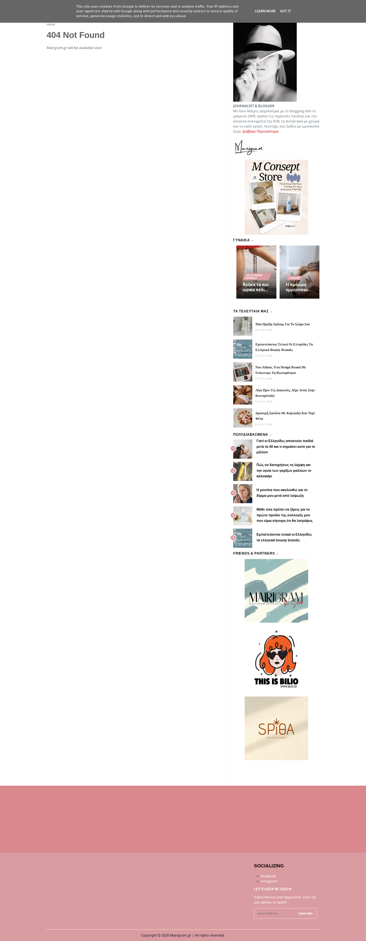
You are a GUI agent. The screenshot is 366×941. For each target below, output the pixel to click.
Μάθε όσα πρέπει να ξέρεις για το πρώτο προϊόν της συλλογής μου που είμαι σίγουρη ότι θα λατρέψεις (284, 515)
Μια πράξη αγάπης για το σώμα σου (282, 324)
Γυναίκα (294, 278)
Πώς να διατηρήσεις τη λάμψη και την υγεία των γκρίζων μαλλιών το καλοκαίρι (283, 470)
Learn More (265, 11)
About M (251, 767)
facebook (268, 876)
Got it (285, 11)
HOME (238, 767)
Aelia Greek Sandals (253, 276)
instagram (269, 881)
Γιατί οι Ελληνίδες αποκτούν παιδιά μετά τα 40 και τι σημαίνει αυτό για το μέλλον (285, 446)
